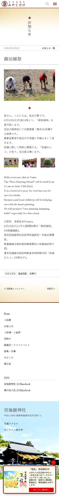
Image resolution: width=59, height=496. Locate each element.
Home (7, 313)
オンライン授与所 (13, 429)
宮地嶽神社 (13, 4)
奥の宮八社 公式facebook (17, 390)
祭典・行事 (10, 351)
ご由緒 (7, 319)
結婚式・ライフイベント (17, 345)
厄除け (7, 338)
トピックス (10, 273)
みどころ (8, 357)
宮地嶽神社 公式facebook (17, 383)
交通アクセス (11, 423)
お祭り (33, 273)
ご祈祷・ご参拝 (12, 332)
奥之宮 (7, 363)
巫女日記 (22, 273)
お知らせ (8, 326)
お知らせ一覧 (48, 48)
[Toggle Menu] (55, 4)
